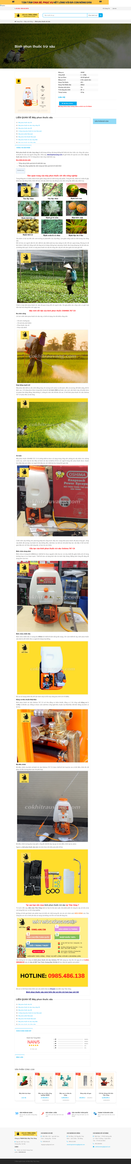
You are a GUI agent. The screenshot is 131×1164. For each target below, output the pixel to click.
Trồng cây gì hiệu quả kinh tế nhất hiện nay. (32, 163)
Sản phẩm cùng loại (24, 1069)
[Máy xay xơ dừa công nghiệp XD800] (45, 1081)
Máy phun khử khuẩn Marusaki (27, 137)
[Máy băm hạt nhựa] (25, 1081)
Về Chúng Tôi (106, 8)
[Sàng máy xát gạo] (86, 1081)
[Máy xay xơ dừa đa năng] (65, 1081)
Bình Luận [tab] (19, 1057)
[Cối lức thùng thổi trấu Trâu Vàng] (106, 1081)
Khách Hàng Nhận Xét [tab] (23, 1031)
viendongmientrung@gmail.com (76, 1144)
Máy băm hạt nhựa (25, 1093)
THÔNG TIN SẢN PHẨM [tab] (23, 147)
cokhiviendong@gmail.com (102, 1146)
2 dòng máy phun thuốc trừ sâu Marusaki (30, 131)
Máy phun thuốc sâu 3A (25, 122)
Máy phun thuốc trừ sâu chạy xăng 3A (29, 125)
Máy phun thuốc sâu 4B (25, 128)
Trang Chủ (19, 21)
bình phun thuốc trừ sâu (54, 905)
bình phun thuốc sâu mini (30, 847)
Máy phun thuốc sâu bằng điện (27, 142)
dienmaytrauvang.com (54, 154)
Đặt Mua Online (68, 103)
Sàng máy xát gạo (85, 1093)
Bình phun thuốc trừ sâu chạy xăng (27, 152)
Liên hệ (114, 8)
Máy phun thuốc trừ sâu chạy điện (28, 139)
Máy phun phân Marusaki (25, 134)
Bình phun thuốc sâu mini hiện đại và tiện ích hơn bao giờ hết (52, 992)
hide (23, 170)
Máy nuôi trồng (28, 21)
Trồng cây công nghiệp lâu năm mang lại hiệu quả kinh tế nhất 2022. (40, 166)
